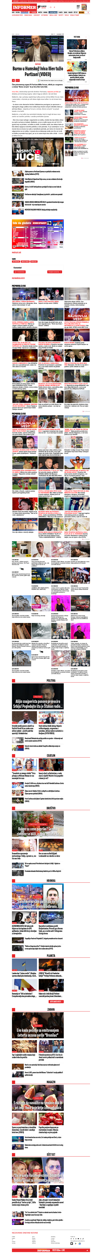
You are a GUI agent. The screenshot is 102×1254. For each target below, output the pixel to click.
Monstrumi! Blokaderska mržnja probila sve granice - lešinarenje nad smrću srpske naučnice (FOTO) (44, 739)
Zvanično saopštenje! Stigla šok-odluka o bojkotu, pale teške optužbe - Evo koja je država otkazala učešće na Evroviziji (44, 1221)
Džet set (76, 12)
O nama (52, 1238)
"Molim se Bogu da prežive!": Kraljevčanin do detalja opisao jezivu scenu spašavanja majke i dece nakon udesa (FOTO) (43, 947)
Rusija (67, 15)
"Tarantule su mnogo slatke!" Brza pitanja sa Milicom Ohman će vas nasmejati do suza (23, 776)
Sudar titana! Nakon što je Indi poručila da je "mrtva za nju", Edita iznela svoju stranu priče (24, 1202)
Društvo (40, 12)
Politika (18, 12)
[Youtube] (78, 1238)
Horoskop (37, 15)
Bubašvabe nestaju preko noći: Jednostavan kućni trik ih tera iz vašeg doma (44, 1146)
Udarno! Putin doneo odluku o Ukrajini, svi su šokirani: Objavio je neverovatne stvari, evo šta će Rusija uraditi (77, 54)
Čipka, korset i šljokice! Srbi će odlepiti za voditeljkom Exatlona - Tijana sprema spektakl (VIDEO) (42, 792)
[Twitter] (74, 1238)
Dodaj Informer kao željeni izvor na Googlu (51, 80)
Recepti (61, 15)
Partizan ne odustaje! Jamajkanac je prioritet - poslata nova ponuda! (43, 194)
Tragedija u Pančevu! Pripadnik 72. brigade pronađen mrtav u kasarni (44, 939)
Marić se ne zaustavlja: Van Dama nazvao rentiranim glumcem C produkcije (42, 1066)
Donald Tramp (74, 15)
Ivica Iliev (34, 261)
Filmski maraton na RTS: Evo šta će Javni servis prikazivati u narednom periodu (51, 1057)
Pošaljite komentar (54, 272)
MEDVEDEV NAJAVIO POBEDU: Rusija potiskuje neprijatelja (41, 210)
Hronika (45, 12)
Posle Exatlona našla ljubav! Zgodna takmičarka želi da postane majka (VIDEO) (44, 800)
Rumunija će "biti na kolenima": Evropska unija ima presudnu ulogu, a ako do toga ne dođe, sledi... (24, 995)
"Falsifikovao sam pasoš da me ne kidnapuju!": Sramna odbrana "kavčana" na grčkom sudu (38, 904)
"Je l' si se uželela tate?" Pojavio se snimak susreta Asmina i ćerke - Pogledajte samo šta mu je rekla (43, 1213)
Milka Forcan (25, 261)
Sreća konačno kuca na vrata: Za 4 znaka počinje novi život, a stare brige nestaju (43, 1138)
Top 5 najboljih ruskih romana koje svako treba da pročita (23, 1056)
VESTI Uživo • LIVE (58, 1250)
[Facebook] (71, 1238)
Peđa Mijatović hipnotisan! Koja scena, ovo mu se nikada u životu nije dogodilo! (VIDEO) (44, 180)
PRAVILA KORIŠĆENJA (55, 1243)
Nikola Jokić (53, 15)
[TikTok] (83, 1238)
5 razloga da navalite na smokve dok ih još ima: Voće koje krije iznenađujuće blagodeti (38, 1105)
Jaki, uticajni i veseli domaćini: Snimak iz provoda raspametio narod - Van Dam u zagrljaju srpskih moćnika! (51, 1204)
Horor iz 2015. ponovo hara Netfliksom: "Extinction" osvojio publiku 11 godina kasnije (44, 1074)
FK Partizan (16, 261)
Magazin (70, 12)
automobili (44, 15)
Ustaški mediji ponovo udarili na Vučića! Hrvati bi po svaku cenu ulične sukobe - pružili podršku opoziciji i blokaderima (23, 730)
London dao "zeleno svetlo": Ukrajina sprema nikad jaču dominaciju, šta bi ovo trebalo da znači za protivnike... (24, 974)
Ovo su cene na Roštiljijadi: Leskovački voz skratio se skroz (49, 854)
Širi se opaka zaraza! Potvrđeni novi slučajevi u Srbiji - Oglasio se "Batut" (42, 865)
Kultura (38, 1026)
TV (12, 1240)
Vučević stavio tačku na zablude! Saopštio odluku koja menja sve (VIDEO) (42, 747)
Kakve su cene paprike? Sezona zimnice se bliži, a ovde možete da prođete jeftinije (38, 832)
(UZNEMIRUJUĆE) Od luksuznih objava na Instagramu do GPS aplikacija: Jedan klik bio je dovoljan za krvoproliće (24, 930)
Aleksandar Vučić (17, 15)
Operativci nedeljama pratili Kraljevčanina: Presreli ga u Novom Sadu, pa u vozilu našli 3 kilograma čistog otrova (51, 930)
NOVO (13, 12)
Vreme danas (28, 15)
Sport (13, 34)
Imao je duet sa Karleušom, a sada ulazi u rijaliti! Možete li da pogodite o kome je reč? (51, 776)
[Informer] (50, 7)
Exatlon (14, 770)
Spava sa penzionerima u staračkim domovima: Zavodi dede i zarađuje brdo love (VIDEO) (24, 1130)
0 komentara (20, 272)
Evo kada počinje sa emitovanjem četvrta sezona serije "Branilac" (38, 1033)
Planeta (61, 12)
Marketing (53, 1236)
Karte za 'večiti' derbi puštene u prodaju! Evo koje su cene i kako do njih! (43, 188)
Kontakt (52, 1240)
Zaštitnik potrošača (38, 824)
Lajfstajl (15, 1124)
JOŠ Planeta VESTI (55, 1002)
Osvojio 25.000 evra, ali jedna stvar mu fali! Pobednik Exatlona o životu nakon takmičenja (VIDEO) (44, 784)
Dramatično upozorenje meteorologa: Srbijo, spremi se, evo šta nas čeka (24, 856)
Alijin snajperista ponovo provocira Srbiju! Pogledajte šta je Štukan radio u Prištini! (38, 704)
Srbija (40, 850)
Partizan (17, 34)
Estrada (38, 1171)
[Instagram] (76, 1238)
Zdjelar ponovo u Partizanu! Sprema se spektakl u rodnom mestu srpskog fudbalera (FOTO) (42, 173)
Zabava (65, 12)
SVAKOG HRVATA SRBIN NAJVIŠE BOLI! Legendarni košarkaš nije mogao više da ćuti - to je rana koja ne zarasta (44, 203)
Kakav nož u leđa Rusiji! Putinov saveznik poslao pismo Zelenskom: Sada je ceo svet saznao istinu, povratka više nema (50, 995)
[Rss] (81, 1238)
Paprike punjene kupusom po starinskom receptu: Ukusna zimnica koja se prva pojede (48, 1130)
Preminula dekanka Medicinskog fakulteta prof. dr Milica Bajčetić (43, 871)
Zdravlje (37, 1098)
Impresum (53, 1241)
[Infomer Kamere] (43, 7)
